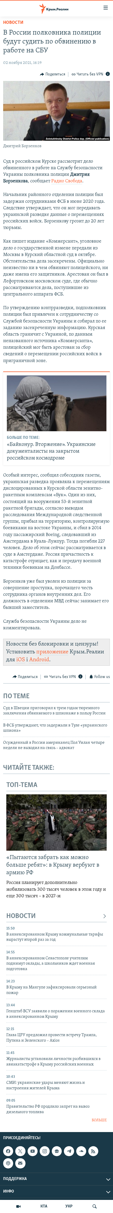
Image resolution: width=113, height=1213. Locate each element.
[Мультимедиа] (18, 1206)
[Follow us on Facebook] (8, 1151)
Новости (13, 22)
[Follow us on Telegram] (69, 1151)
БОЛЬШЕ (99, 1120)
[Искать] (94, 1206)
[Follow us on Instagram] (45, 1151)
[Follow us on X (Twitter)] (20, 1151)
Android (39, 660)
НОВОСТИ (21, 916)
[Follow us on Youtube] (33, 1151)
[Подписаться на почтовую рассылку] (20, 1163)
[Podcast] (8, 1163)
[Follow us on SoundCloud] (81, 1151)
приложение (52, 652)
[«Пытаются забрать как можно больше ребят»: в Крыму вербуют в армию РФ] (56, 822)
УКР (69, 1206)
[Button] (52, 74)
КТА (43, 1206)
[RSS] (93, 1151)
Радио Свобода (66, 181)
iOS (20, 660)
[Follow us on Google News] (57, 1151)
